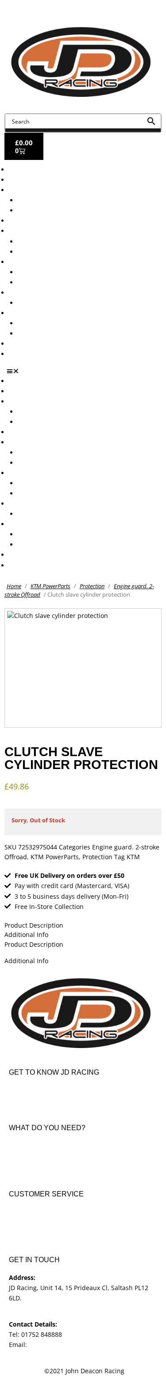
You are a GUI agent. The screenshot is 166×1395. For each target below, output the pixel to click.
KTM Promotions (42, 272)
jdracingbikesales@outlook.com (75, 1344)
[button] (86, 371)
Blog (15, 343)
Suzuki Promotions (45, 282)
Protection (92, 586)
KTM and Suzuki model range (52, 190)
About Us (22, 179)
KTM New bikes (40, 200)
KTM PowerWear (42, 323)
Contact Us (25, 354)
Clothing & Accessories (42, 313)
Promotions (25, 262)
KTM (133, 857)
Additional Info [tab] (26, 934)
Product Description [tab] (33, 925)
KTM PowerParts (50, 586)
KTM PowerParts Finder (52, 303)
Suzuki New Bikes (43, 210)
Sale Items (33, 333)
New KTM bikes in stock (53, 241)
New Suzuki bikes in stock (56, 251)
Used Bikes (25, 220)
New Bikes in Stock (36, 231)
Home (14, 586)
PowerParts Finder (36, 292)
